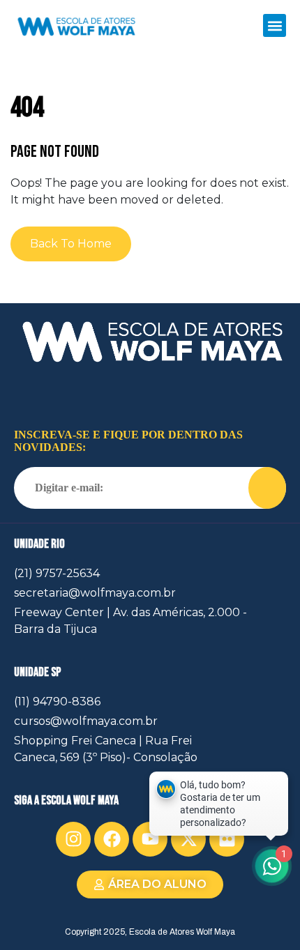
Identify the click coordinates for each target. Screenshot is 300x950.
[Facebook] (111, 839)
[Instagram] (73, 839)
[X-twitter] (188, 839)
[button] (274, 25)
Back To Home (71, 243)
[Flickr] (226, 839)
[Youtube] (150, 839)
